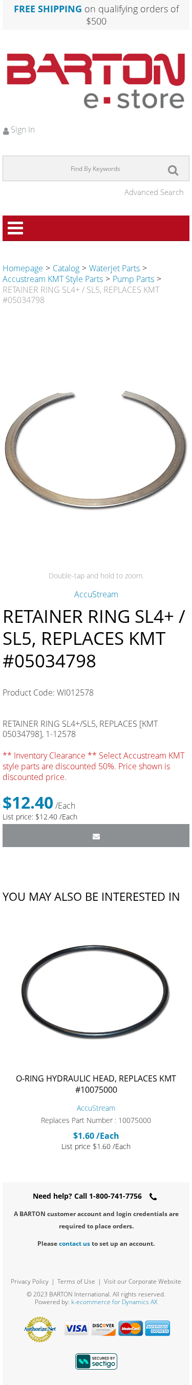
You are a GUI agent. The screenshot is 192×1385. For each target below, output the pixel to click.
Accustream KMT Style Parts (53, 279)
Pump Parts (133, 279)
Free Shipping (48, 9)
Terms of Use (76, 1281)
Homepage (23, 268)
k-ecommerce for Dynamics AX (114, 1301)
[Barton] (96, 81)
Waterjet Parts (114, 268)
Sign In (22, 129)
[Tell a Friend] (96, 835)
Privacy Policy (30, 1281)
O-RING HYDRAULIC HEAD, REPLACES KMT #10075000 (96, 1084)
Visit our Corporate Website (142, 1281)
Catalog (66, 268)
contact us (74, 1243)
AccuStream (96, 594)
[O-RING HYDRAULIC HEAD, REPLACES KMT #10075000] (96, 992)
